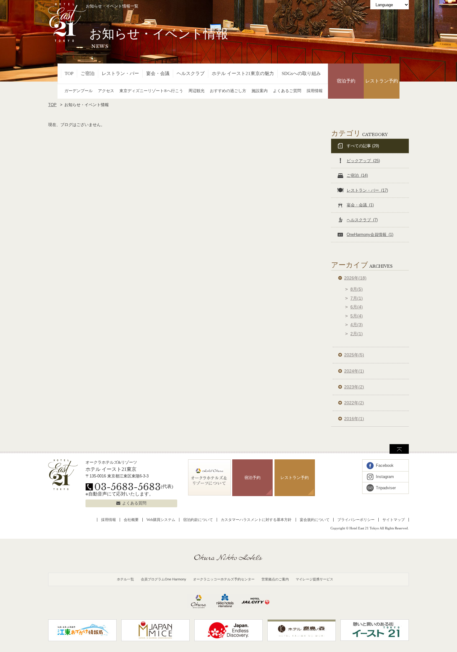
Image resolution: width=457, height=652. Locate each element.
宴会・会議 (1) (360, 205)
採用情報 (315, 90)
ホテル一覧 (125, 579)
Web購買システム (160, 520)
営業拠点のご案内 (275, 579)
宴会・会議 (157, 73)
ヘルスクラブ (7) (362, 220)
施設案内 (260, 90)
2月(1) (356, 333)
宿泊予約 (346, 80)
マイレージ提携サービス (314, 579)
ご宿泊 (88, 73)
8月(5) (356, 289)
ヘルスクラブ (191, 73)
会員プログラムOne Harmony (163, 579)
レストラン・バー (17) (367, 190)
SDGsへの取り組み (301, 73)
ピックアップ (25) (363, 160)
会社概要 (131, 520)
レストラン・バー (120, 73)
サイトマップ (393, 520)
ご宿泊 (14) (357, 175)
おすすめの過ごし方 (228, 90)
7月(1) (356, 298)
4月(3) (356, 324)
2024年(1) (354, 370)
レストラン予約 (381, 80)
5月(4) (356, 315)
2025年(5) (354, 354)
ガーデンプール (78, 90)
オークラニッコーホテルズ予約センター (224, 579)
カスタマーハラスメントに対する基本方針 (256, 520)
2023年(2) (354, 386)
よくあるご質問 (287, 90)
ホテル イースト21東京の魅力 (243, 73)
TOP (69, 73)
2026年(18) (355, 277)
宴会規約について (315, 520)
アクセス (106, 90)
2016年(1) (354, 418)
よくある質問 (134, 503)
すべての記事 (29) (363, 145)
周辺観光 (196, 90)
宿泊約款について (198, 520)
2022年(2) (354, 402)
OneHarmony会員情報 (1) (370, 234)
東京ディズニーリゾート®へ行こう (151, 90)
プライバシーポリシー (356, 520)
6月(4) (356, 306)
